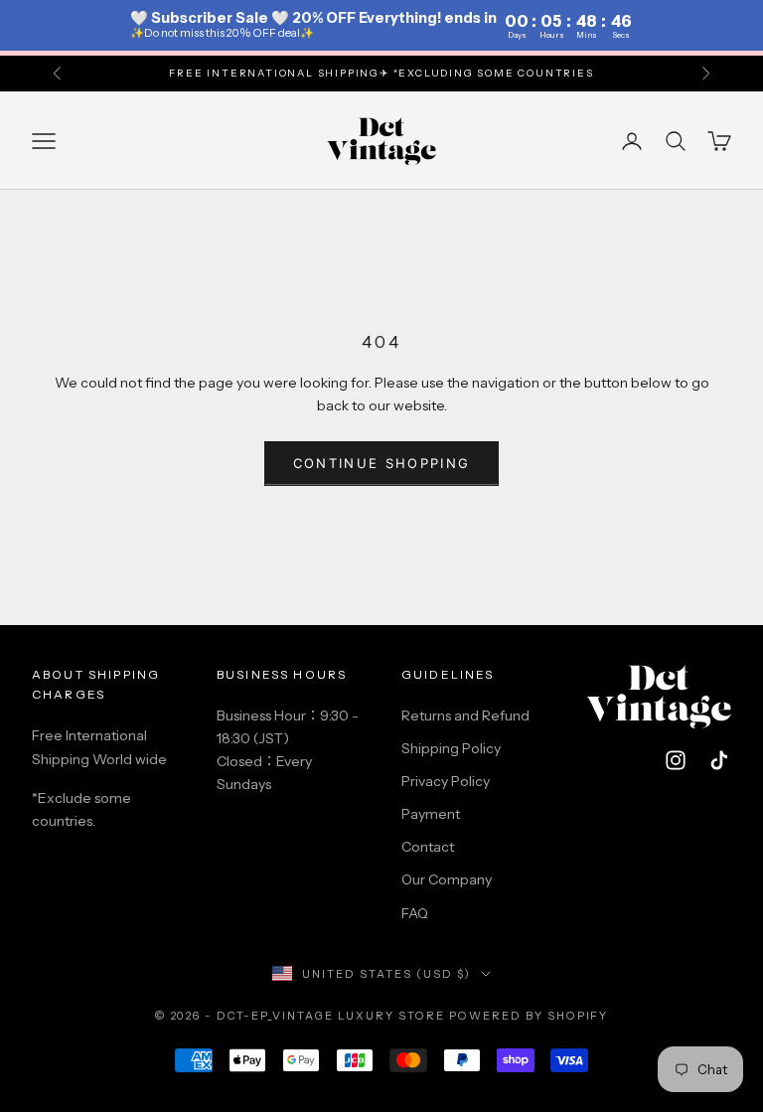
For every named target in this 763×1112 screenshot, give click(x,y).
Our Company (446, 879)
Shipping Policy (451, 748)
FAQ (414, 913)
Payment (430, 814)
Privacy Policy (445, 781)
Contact (427, 847)
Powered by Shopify (529, 1016)
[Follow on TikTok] (719, 760)
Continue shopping (382, 463)
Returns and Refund (465, 715)
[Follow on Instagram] (675, 760)
